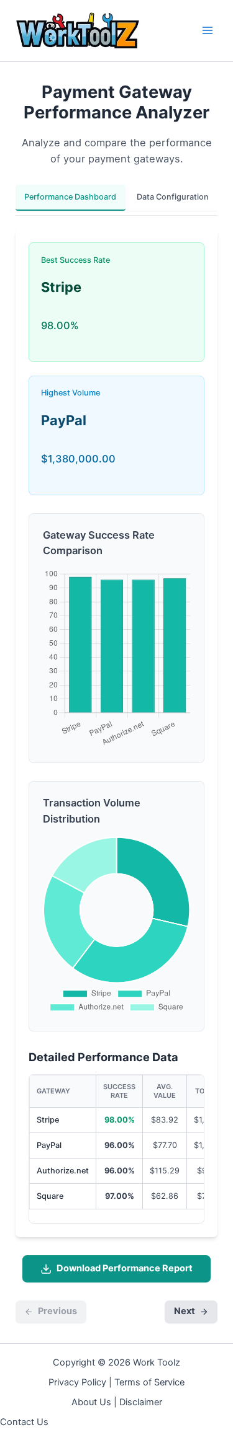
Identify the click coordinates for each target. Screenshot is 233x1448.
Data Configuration (173, 196)
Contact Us (24, 1422)
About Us (91, 1402)
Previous (57, 1311)
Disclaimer (140, 1402)
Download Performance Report (125, 1268)
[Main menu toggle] (207, 31)
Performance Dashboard (70, 196)
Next (184, 1311)
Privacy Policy (77, 1382)
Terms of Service (149, 1382)
